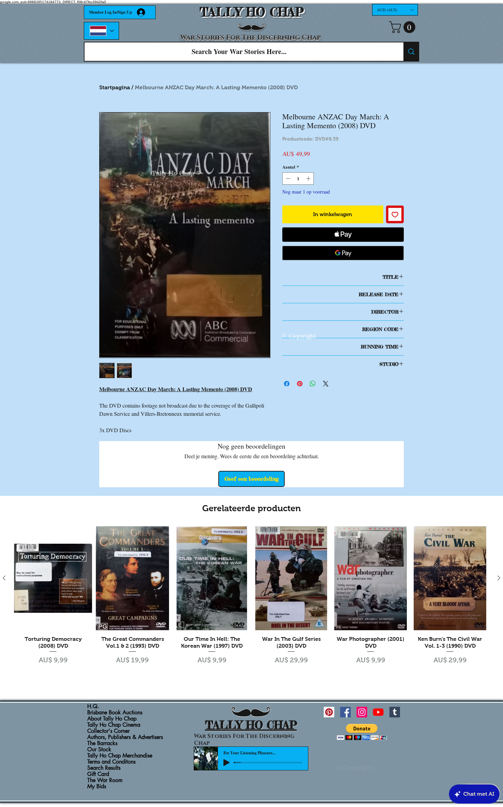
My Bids (96, 786)
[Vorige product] (4, 578)
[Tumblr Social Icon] (394, 712)
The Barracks (102, 743)
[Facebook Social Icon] (345, 712)
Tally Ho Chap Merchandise (119, 756)
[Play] (226, 762)
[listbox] (395, 10)
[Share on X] (326, 384)
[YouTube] (378, 712)
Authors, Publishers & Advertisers (125, 737)
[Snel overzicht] (53, 578)
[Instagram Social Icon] (362, 712)
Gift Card (98, 774)
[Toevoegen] (395, 215)
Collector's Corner (108, 731)
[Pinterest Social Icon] (329, 712)
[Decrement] (287, 178)
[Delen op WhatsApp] (313, 384)
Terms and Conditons (111, 762)
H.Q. (93, 706)
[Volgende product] (499, 578)
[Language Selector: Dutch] (101, 31)
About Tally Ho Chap (112, 719)
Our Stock (99, 749)
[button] (395, 10)
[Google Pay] (343, 253)
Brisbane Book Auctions (114, 713)
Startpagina (114, 87)
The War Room (104, 780)
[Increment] (309, 178)
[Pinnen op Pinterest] (300, 384)
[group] (251, 603)
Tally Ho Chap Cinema (113, 725)
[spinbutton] (298, 178)
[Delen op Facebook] (287, 384)
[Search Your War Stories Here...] (410, 51)
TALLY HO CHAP (252, 12)
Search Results (103, 768)
